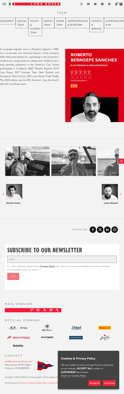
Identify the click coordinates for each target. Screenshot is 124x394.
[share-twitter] (100, 229)
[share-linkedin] (107, 229)
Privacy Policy (48, 266)
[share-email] (114, 229)
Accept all (94, 383)
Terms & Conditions (27, 383)
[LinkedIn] (109, 4)
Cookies (51, 383)
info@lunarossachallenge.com (18, 361)
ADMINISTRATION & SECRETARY (77, 22)
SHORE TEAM (60, 22)
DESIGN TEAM (48, 22)
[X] (81, 4)
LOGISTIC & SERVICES (96, 24)
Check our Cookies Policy (73, 375)
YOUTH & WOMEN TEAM (35, 26)
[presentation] (2, 161)
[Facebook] (88, 4)
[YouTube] (95, 4)
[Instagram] (102, 4)
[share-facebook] (93, 229)
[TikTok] (116, 4)
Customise (109, 383)
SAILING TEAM (22, 22)
